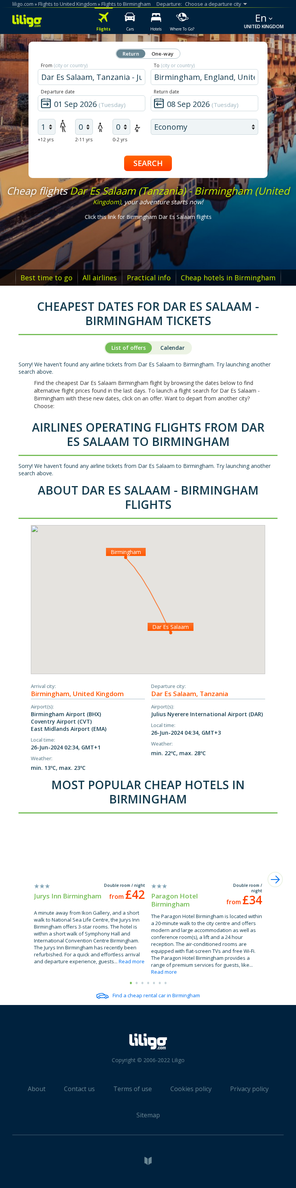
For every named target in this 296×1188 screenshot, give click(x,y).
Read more (132, 961)
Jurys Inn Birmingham (67, 895)
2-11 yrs (83, 139)
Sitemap (148, 1115)
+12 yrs (46, 139)
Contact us (79, 1089)
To (174, 65)
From (64, 65)
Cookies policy (191, 1089)
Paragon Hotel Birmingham (174, 899)
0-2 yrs (120, 139)
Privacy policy (249, 1089)
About (36, 1089)
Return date (166, 91)
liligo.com (23, 3)
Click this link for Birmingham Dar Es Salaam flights (148, 216)
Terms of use (132, 1089)
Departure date (58, 91)
